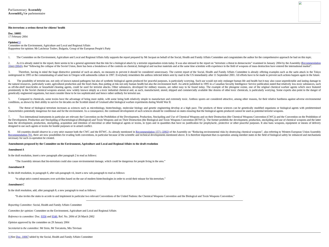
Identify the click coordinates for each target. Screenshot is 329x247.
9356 (43, 216)
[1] (19, 42)
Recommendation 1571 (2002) (152, 131)
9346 (54, 216)
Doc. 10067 (22, 236)
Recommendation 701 (20, 134)
